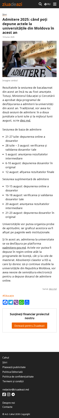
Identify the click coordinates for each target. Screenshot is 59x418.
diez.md (53, 288)
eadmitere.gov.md (14, 247)
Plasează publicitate (14, 367)
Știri (4, 14)
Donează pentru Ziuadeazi (29, 325)
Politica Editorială (12, 372)
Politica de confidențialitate (18, 376)
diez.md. (25, 120)
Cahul (5, 357)
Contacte (7, 407)
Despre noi (8, 402)
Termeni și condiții (13, 381)
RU (49, 4)
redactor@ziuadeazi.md (15, 389)
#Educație (8, 295)
